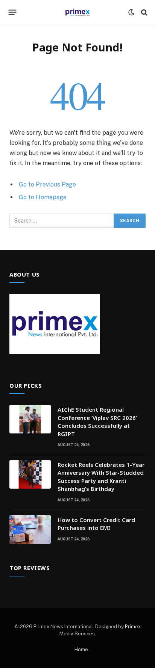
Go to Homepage (43, 197)
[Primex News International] (77, 12)
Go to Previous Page (47, 184)
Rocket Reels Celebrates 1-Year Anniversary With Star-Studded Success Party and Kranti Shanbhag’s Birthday (101, 476)
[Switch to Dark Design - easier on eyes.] (131, 12)
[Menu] (13, 12)
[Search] (143, 12)
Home (81, 649)
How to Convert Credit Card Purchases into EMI (96, 523)
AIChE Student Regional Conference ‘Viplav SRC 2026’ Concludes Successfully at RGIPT (97, 421)
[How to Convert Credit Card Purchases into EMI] (30, 529)
